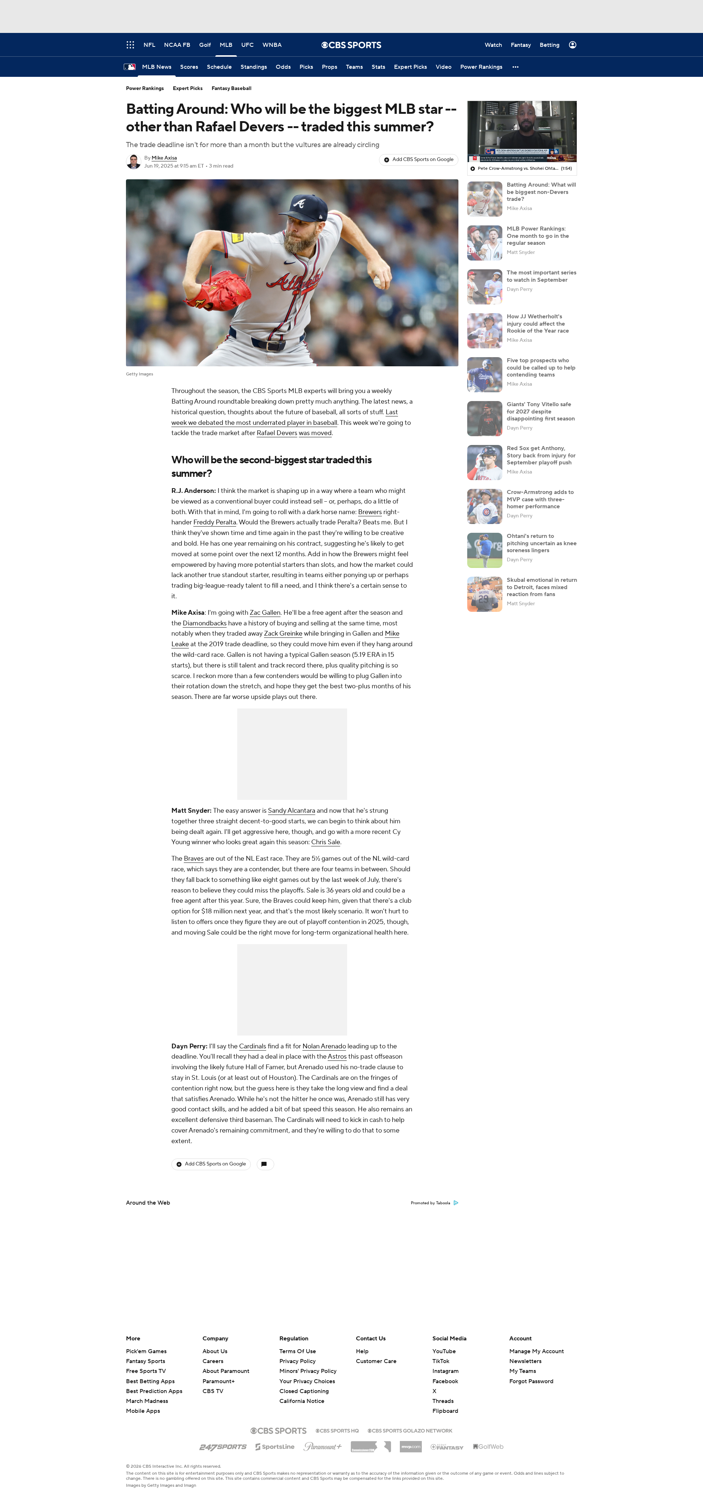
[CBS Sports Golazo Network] (410, 1430)
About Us (214, 1351)
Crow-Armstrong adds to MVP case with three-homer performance (540, 499)
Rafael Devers (277, 433)
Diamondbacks (205, 623)
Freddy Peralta (214, 522)
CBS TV (212, 1391)
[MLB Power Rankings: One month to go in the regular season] (484, 243)
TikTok (440, 1361)
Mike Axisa (164, 158)
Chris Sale (325, 842)
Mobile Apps (143, 1411)
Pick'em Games (146, 1351)
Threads (443, 1401)
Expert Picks (188, 88)
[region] (522, 131)
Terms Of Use (297, 1351)
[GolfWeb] (488, 1447)
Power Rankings (145, 88)
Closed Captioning (304, 1384)
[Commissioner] (371, 1444)
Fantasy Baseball (232, 88)
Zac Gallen (265, 613)
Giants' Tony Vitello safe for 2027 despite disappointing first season (541, 411)
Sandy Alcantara (291, 810)
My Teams (522, 1371)
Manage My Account (536, 1351)
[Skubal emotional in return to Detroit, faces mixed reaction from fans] (484, 594)
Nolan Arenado (324, 1046)
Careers (212, 1361)
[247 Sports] (223, 1445)
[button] (516, 67)
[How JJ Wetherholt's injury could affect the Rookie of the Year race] (484, 330)
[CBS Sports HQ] (337, 1430)
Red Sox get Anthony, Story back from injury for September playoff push (541, 455)
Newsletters (525, 1361)
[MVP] (411, 1444)
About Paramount (225, 1371)
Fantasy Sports (145, 1361)
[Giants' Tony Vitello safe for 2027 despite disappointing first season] (484, 418)
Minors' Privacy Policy (307, 1371)
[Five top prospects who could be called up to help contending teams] (484, 374)
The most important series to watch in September (541, 276)
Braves (194, 858)
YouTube (444, 1351)
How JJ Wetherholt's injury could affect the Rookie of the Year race (538, 323)
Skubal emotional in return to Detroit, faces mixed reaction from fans (542, 587)
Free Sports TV (146, 1371)
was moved (315, 433)
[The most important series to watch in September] (484, 286)
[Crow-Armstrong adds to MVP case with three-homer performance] (484, 506)
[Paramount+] (323, 1445)
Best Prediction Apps (154, 1391)
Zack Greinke (283, 633)
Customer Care (376, 1361)
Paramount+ (218, 1381)
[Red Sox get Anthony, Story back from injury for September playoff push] (484, 462)
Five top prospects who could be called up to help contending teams (541, 367)
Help (362, 1351)
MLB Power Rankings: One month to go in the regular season (538, 235)
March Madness (147, 1401)
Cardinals (252, 1046)
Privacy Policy (297, 1361)
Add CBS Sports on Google (423, 159)
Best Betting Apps (150, 1381)
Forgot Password (531, 1381)
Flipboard (445, 1411)
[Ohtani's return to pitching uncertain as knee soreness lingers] (484, 550)
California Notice (301, 1394)
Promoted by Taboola (430, 1203)
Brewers (370, 512)
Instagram (445, 1371)
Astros (337, 1056)
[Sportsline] (275, 1445)
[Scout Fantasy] (447, 1446)
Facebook (445, 1381)
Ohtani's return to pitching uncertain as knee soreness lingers (542, 543)
